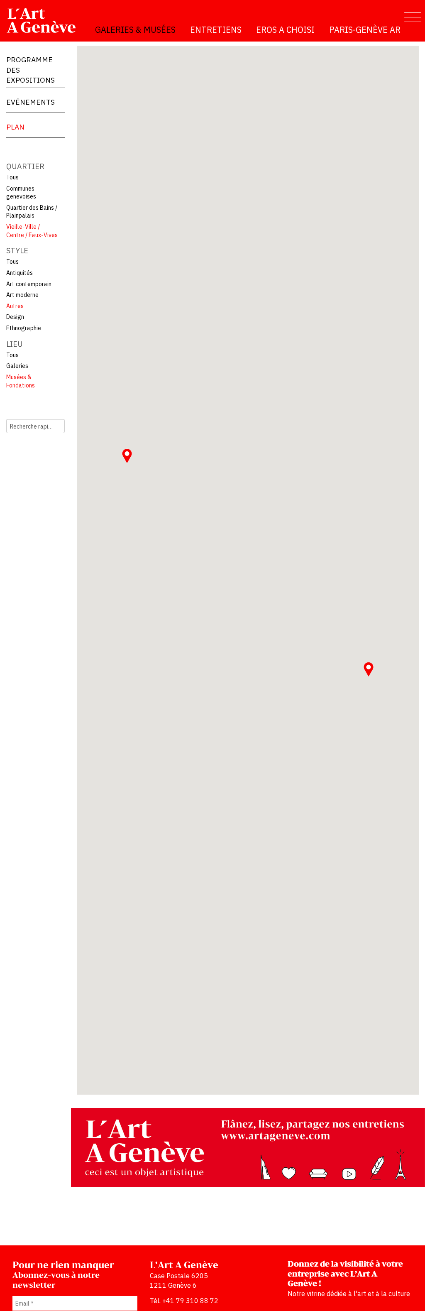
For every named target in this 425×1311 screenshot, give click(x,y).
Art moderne (22, 295)
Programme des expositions (30, 70)
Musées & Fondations (20, 381)
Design (15, 317)
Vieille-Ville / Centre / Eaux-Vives (32, 231)
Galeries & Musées (135, 29)
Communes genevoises (21, 193)
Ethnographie (23, 328)
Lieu (14, 344)
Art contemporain (28, 284)
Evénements (30, 102)
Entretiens (216, 29)
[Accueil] (44, 20)
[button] (368, 669)
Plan (15, 127)
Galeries (17, 366)
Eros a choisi (285, 29)
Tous (12, 177)
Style (17, 250)
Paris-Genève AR (365, 29)
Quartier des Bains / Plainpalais (31, 212)
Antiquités (19, 273)
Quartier (25, 166)
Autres (15, 306)
